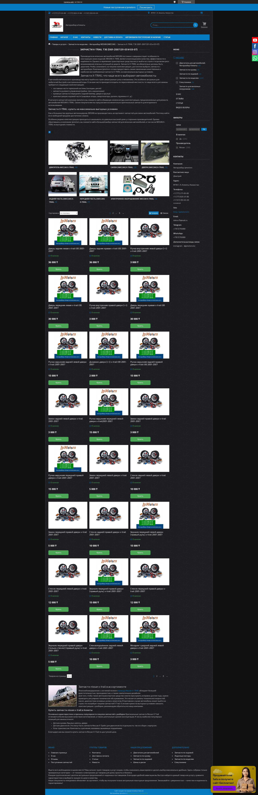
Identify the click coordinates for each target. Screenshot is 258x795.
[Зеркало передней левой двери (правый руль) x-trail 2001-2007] (149, 515)
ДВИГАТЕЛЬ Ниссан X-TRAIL (61, 167)
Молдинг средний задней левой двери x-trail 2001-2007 (147, 646)
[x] (52, 132)
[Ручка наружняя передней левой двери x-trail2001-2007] (108, 401)
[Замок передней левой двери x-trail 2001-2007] (108, 458)
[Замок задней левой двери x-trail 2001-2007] (67, 401)
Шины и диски (139, 762)
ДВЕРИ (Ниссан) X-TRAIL (153, 167)
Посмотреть (146, 7)
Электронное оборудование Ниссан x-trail (132, 199)
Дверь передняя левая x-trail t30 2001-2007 (65, 306)
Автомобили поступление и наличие (143, 37)
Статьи (167, 37)
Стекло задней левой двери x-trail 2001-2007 (148, 476)
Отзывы (180, 98)
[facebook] (49, 132)
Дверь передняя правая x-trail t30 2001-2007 (147, 306)
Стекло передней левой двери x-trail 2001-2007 (67, 589)
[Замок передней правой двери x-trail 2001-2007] (67, 515)
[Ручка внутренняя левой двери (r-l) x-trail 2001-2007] (149, 231)
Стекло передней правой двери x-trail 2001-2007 (148, 589)
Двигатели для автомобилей (146, 752)
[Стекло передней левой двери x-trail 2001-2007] (67, 571)
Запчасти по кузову (187, 69)
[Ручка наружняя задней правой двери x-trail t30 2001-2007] (149, 345)
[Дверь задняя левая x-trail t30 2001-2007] (67, 231)
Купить (58, 269)
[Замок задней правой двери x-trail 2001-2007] (149, 401)
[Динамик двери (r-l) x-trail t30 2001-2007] (108, 345)
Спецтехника (185, 82)
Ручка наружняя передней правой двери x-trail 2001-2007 (65, 476)
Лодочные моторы (183, 756)
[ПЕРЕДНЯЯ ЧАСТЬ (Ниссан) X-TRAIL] (93, 184)
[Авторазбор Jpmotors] (56, 25)
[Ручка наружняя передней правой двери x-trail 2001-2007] (67, 458)
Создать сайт (69, 2)
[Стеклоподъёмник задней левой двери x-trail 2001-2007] (108, 628)
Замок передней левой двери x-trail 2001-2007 (108, 476)
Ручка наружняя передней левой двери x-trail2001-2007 (106, 419)
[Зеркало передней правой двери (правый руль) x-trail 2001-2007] (108, 571)
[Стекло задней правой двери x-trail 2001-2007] (108, 515)
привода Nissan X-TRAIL (128, 690)
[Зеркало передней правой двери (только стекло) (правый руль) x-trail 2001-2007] (67, 628)
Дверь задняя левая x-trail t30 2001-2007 (66, 249)
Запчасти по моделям (78, 44)
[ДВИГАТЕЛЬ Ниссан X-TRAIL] (78, 153)
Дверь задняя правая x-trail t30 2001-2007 (108, 249)
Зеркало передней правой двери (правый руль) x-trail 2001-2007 (106, 589)
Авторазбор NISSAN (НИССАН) (102, 44)
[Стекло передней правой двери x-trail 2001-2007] (149, 571)
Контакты (85, 37)
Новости (97, 37)
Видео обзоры (183, 107)
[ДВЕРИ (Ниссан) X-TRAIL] (155, 153)
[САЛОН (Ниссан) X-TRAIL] (124, 153)
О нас (75, 37)
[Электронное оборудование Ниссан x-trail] (139, 184)
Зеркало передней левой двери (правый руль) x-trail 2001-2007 (146, 533)
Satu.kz (141, 791)
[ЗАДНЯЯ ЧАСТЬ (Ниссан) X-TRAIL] (62, 184)
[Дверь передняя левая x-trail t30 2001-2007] (67, 288)
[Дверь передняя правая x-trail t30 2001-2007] (149, 288)
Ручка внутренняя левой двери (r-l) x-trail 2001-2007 (148, 249)
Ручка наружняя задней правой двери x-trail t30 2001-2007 (146, 363)
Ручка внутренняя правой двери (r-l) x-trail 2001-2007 (108, 306)
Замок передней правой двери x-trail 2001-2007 (67, 533)
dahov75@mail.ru (180, 220)
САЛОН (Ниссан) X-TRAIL (122, 167)
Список (165, 213)
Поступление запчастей (61, 762)
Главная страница (59, 752)
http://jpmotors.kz (181, 212)
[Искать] (195, 25)
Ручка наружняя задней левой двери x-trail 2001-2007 (67, 363)
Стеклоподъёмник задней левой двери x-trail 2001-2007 (106, 646)
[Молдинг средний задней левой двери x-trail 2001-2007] (149, 628)
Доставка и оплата (113, 37)
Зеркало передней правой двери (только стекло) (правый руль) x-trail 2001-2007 (67, 648)
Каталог (64, 37)
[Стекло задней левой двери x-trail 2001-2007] (149, 458)
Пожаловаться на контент (138, 793)
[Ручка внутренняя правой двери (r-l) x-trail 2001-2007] (108, 288)
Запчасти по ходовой (188, 74)
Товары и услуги (59, 44)
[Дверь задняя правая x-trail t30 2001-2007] (108, 231)
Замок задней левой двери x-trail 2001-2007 (65, 419)
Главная (54, 37)
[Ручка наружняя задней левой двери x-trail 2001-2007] (67, 345)
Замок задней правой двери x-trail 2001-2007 (148, 419)
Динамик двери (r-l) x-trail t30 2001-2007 (108, 363)
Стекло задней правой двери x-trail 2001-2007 (107, 533)
